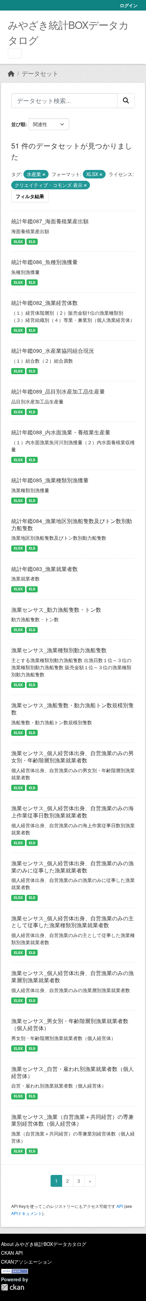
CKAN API (12, 1252)
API (119, 1206)
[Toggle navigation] (15, 53)
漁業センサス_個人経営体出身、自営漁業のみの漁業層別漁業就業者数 (72, 976)
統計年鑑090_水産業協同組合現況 (52, 350)
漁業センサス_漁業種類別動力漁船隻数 (59, 650)
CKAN (12, 1287)
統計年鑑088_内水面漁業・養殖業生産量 (60, 432)
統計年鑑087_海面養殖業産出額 (50, 221)
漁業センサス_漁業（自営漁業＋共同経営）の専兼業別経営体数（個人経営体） (72, 1120)
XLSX (18, 241)
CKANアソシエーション (26, 1261)
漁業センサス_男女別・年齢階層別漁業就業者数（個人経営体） (69, 1024)
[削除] (43, 174)
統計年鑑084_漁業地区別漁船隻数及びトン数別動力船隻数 (71, 524)
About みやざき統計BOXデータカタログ (43, 1244)
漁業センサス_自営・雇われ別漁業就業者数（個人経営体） (72, 1072)
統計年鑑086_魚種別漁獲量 (44, 262)
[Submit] (126, 100)
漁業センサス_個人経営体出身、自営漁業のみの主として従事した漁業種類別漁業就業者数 (72, 921)
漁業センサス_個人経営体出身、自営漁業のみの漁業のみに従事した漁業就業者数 (72, 866)
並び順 (18, 124)
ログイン (129, 5)
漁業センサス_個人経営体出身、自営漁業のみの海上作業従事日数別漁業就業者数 (72, 811)
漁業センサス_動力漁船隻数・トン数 (56, 609)
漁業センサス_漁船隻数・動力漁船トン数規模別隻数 (72, 708)
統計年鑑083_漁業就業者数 (44, 569)
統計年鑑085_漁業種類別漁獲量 (50, 480)
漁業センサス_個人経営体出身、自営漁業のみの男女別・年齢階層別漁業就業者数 (72, 756)
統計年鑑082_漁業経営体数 (44, 303)
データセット (40, 73)
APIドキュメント (26, 1213)
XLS (32, 241)
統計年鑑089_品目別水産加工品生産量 (58, 391)
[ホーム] (11, 73)
